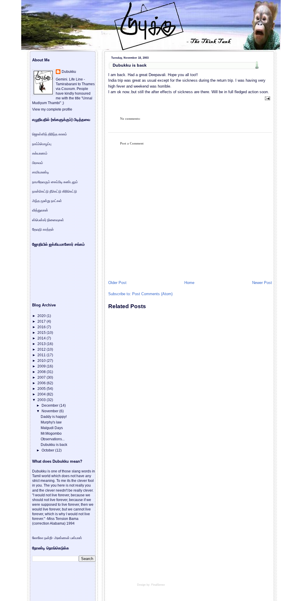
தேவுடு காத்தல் (43, 229)
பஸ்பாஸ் (76, 538)
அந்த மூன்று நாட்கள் (47, 201)
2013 (42, 344)
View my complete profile (52, 109)
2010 (42, 360)
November (50, 411)
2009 (42, 366)
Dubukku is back (130, 65)
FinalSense (158, 584)
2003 (42, 400)
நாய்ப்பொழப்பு (41, 144)
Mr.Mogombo (51, 433)
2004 (42, 394)
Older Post (117, 282)
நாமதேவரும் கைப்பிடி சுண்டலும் (55, 182)
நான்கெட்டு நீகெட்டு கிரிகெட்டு (54, 191)
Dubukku (69, 71)
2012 (42, 349)
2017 (42, 321)
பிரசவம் (37, 163)
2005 (42, 388)
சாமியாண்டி (40, 172)
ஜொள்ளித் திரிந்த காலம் (49, 134)
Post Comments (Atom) (152, 294)
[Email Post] (267, 98)
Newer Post (262, 282)
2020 (42, 316)
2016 (42, 327)
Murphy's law (51, 422)
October (48, 450)
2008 (42, 372)
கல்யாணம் (39, 153)
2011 (42, 355)
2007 (42, 377)
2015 (42, 332)
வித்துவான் (40, 210)
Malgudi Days (52, 428)
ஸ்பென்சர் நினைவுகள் (48, 220)
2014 (42, 338)
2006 (42, 383)
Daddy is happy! (54, 416)
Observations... (53, 439)
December (50, 405)
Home (189, 282)
